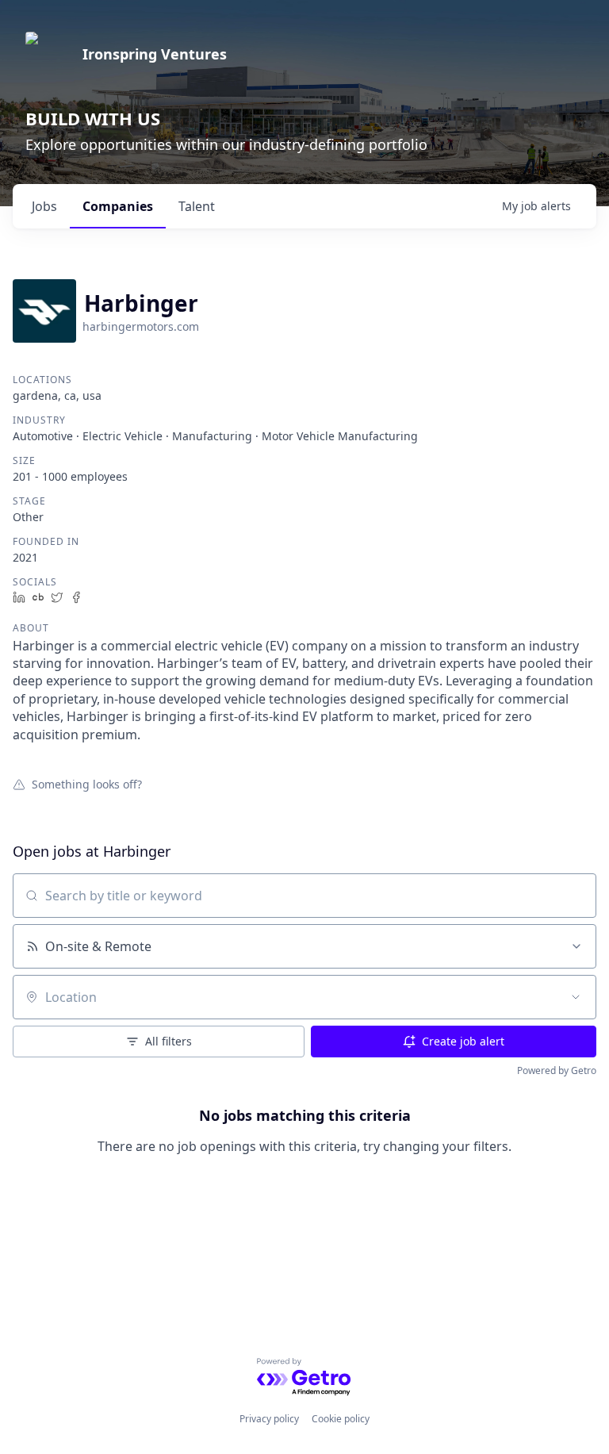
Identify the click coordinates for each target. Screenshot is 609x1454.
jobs (44, 206)
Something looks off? (87, 784)
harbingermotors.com (140, 326)
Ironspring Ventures (154, 53)
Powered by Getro (556, 1070)
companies (117, 206)
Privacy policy (269, 1418)
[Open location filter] (575, 997)
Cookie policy (341, 1418)
